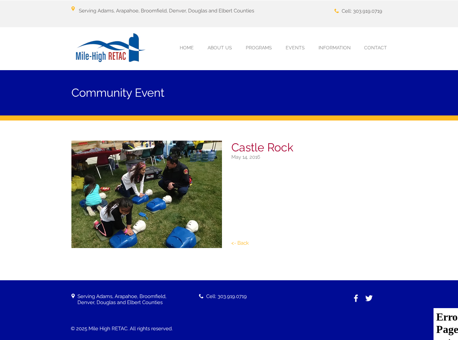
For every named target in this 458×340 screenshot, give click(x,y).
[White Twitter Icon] (369, 298)
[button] (259, 48)
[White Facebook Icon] (356, 298)
